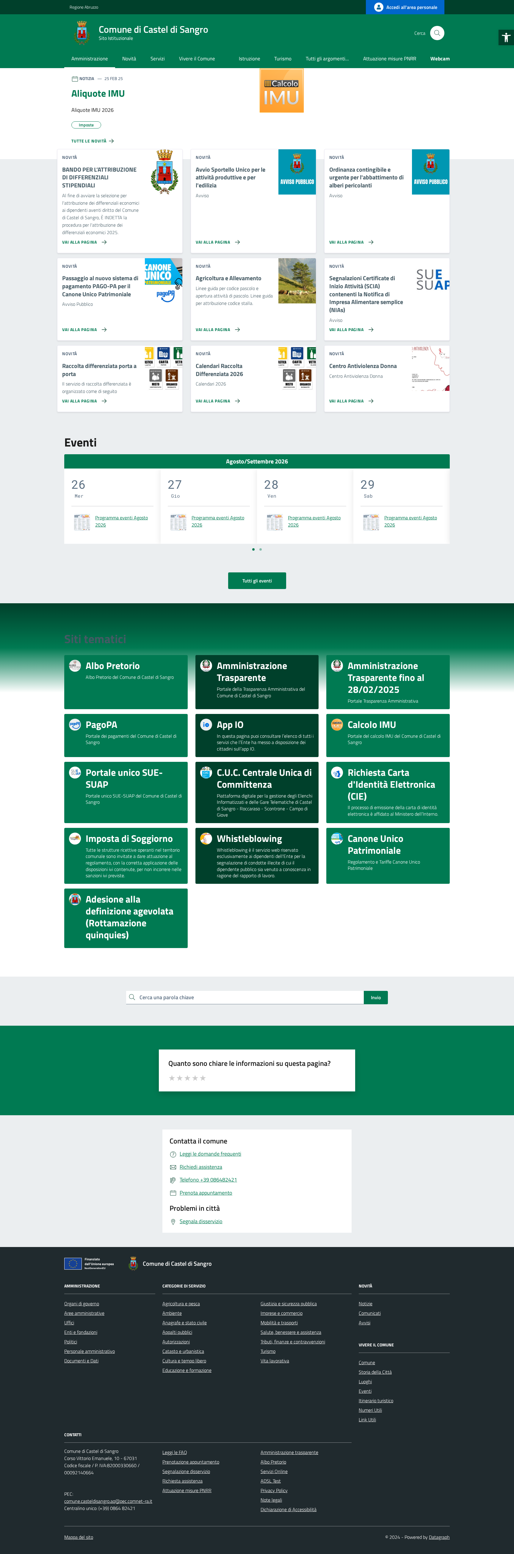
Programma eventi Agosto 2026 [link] (121, 521)
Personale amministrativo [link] (89, 1351)
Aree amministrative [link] (84, 1313)
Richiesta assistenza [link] (182, 1480)
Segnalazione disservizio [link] (186, 1471)
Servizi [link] (158, 58)
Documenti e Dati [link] (81, 1360)
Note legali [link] (271, 1499)
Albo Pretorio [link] (273, 1461)
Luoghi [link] (365, 1381)
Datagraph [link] (439, 1537)
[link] (506, 37)
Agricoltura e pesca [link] (181, 1303)
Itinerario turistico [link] (376, 1400)
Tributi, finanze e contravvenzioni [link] (293, 1341)
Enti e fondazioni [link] (80, 1332)
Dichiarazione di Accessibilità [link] (288, 1509)
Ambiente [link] (172, 1313)
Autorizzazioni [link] (176, 1341)
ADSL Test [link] (271, 1480)
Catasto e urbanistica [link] (183, 1351)
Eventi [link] (365, 1391)
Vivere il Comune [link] (197, 58)
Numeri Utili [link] (370, 1410)
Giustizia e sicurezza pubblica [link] (289, 1303)
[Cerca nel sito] (437, 33)
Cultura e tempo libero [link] (184, 1360)
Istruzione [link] (249, 58)
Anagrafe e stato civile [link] (184, 1322)
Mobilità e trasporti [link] (279, 1322)
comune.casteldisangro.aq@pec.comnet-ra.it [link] (108, 1501)
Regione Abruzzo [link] (84, 7)
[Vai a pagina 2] (260, 549)
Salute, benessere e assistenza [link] (291, 1332)
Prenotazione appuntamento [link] (190, 1461)
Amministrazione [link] (89, 58)
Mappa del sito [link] (78, 1537)
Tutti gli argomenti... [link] (327, 58)
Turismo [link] (283, 58)
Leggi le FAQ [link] (174, 1452)
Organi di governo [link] (81, 1303)
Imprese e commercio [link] (282, 1313)
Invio (376, 997)
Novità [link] (129, 58)
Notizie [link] (365, 1303)
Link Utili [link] (367, 1419)
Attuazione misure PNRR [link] (389, 58)
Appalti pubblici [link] (177, 1332)
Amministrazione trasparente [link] (289, 1452)
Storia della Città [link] (375, 1372)
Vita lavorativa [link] (275, 1360)
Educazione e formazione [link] (186, 1370)
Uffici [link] (69, 1322)
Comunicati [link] (370, 1313)
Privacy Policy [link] (274, 1490)
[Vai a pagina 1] (253, 549)
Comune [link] (367, 1362)
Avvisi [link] (364, 1322)
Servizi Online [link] (274, 1471)
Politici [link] (70, 1341)
